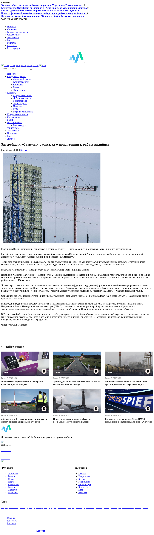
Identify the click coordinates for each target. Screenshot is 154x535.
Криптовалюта (44, 8)
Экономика (42, 5)
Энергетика (84, 476)
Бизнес (41, 10)
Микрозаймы (20, 101)
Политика (12, 133)
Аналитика (13, 37)
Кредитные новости (17, 32)
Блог (9, 40)
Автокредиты (20, 103)
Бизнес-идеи (19, 125)
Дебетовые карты (22, 98)
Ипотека (17, 106)
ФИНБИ (40, 531)
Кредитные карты (22, 95)
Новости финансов (44, 13)
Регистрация (13, 48)
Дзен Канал (11, 442)
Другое (11, 138)
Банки (16, 87)
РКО (15, 109)
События (12, 490)
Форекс (12, 479)
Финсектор (19, 90)
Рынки (11, 476)
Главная (82, 473)
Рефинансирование (23, 111)
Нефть (11, 481)
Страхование (13, 34)
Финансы (12, 29)
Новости (11, 26)
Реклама (11, 43)
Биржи (11, 487)
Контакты (12, 45)
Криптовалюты (21, 82)
